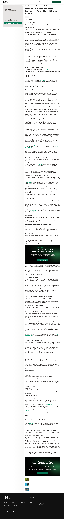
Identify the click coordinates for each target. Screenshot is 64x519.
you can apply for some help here (39, 455)
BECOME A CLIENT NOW (42, 260)
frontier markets (35, 63)
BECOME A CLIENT (56, 1)
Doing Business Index (36, 145)
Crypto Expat (32, 497)
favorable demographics (41, 366)
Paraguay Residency (42, 501)
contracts (29, 182)
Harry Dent (41, 164)
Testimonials (23, 499)
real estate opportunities (54, 403)
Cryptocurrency (32, 505)
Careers (22, 500)
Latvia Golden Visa (41, 497)
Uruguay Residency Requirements (42, 500)
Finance (31, 499)
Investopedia (47, 69)
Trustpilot (5, 25)
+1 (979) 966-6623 (10, 515)
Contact (22, 504)
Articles (29, 5)
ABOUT (4, 515)
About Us (22, 497)
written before (32, 423)
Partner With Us (23, 502)
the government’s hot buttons (31, 210)
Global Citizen (32, 502)
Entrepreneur (32, 504)
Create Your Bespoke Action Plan (12, 23)
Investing (33, 5)
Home (26, 5)
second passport (49, 404)
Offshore (31, 500)
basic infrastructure (47, 310)
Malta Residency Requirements (41, 504)
